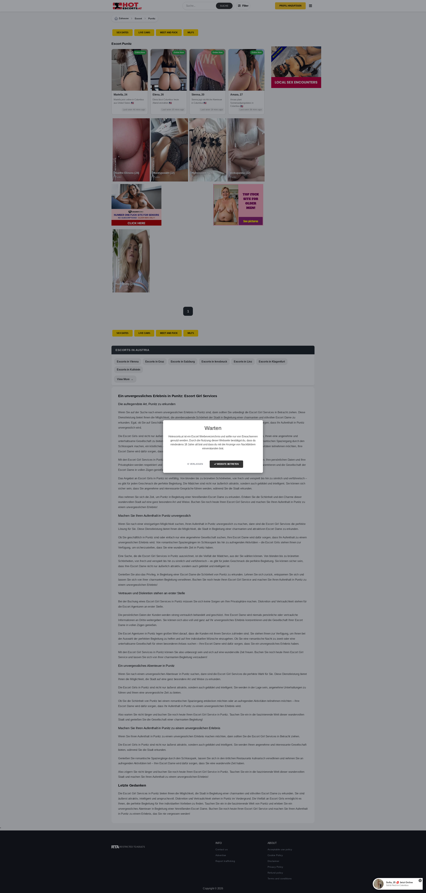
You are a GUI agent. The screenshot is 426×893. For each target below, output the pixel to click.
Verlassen (196, 464)
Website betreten (227, 464)
